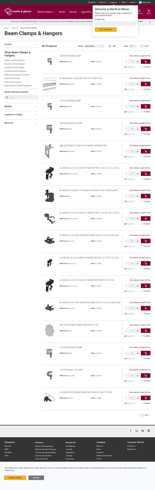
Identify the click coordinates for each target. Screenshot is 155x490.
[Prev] (138, 46)
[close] (149, 22)
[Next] (149, 46)
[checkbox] (142, 67)
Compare (147, 67)
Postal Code (100, 19)
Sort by (80, 46)
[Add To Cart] (145, 61)
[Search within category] (7, 97)
